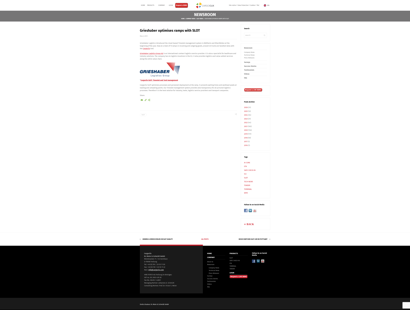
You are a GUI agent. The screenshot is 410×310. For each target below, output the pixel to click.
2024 (246, 115)
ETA (245, 166)
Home (143, 5)
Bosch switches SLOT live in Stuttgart (253, 239)
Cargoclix (146, 49)
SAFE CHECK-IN (250, 170)
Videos (246, 74)
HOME (209, 253)
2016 (246, 145)
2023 (246, 119)
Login (171, 5)
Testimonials (249, 70)
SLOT (143, 115)
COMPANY (161, 5)
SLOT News (200, 18)
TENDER (247, 185)
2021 (245, 126)
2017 (245, 142)
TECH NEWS (248, 182)
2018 (246, 138)
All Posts (205, 239)
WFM (246, 193)
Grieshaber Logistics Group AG (151, 53)
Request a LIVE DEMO (253, 90)
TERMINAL (248, 189)
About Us (210, 262)
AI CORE (247, 163)
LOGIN (232, 273)
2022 (246, 123)
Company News (190, 18)
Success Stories (250, 66)
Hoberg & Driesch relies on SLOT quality (158, 239)
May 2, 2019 (144, 36)
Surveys (247, 62)
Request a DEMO (181, 5)
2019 (245, 134)
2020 (246, 130)
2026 (246, 107)
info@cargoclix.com (156, 270)
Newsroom (248, 48)
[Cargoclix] (205, 5)
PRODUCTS (150, 5)
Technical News (249, 55)
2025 (246, 111)
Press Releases (249, 58)
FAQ (245, 78)
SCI (245, 174)
